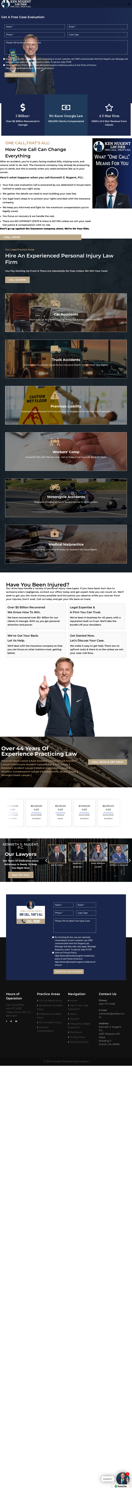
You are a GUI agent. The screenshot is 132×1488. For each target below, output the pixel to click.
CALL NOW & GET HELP (107, 762)
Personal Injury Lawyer (15, 760)
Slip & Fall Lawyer (58, 764)
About (73, 1014)
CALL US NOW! (17, 280)
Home (73, 1000)
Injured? (74, 1018)
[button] (112, 173)
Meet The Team (21, 875)
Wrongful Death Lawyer (15, 775)
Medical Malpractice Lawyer (52, 768)
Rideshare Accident (12, 768)
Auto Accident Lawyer (44, 760)
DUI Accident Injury (50, 1022)
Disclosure (76, 1032)
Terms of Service (79, 1042)
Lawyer (29, 768)
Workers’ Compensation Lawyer (20, 771)
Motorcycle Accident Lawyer (29, 764)
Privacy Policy (77, 1037)
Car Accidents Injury (50, 1000)
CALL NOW (12, 237)
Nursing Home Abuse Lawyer (59, 771)
